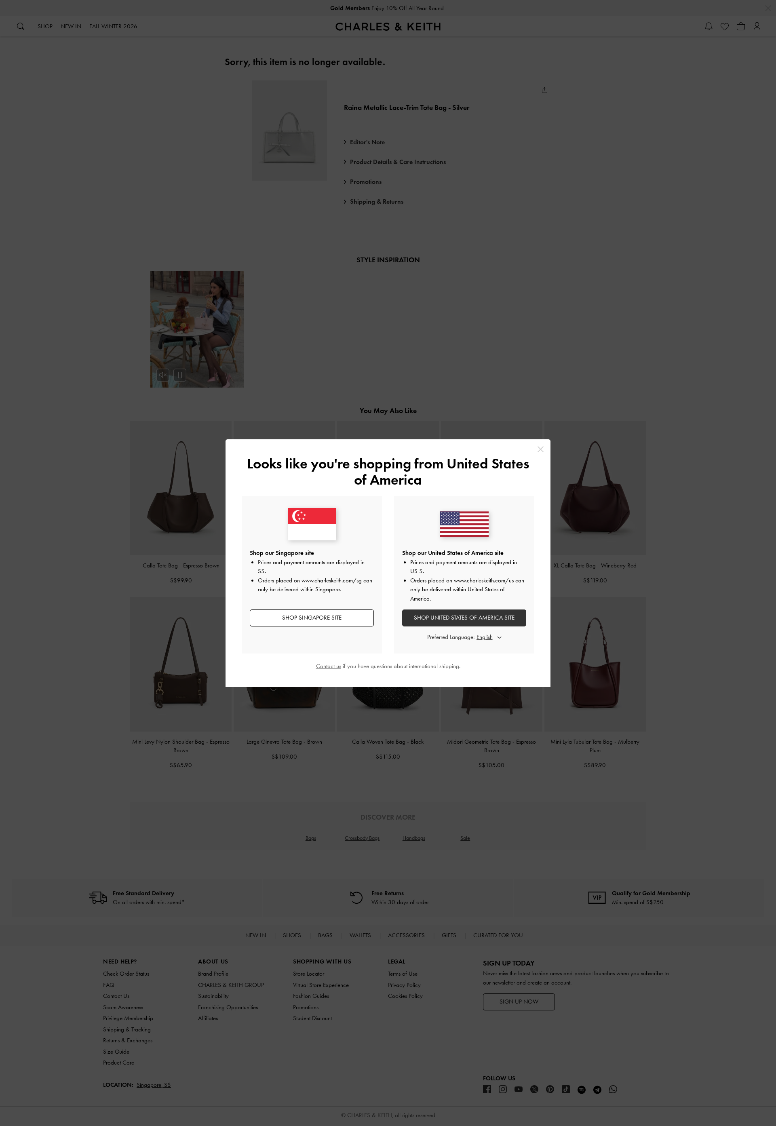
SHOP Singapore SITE (312, 617)
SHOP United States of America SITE (464, 617)
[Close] (540, 449)
